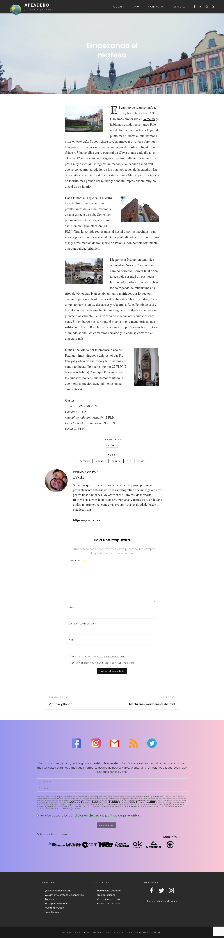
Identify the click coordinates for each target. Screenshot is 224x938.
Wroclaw (149, 118)
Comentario (77, 561)
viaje (141, 461)
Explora (179, 6)
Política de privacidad (111, 656)
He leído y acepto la (99, 656)
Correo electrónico (82, 624)
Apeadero (36, 5)
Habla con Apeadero (109, 890)
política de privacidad (122, 815)
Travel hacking (53, 912)
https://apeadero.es (86, 520)
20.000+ (76, 802)
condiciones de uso (83, 815)
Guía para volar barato (58, 903)
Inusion (156, 932)
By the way (83, 310)
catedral (85, 461)
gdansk (100, 461)
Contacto (155, 6)
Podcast (118, 6)
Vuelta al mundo (54, 907)
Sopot (94, 141)
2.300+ (152, 802)
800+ (96, 802)
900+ (133, 802)
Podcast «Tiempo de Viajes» (163, 901)
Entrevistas (51, 899)
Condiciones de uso (108, 899)
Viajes (112, 445)
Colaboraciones (106, 894)
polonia (115, 461)
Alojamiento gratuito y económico (64, 894)
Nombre (74, 608)
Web (71, 640)
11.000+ (114, 802)
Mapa (136, 6)
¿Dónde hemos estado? (59, 890)
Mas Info (170, 837)
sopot (129, 461)
